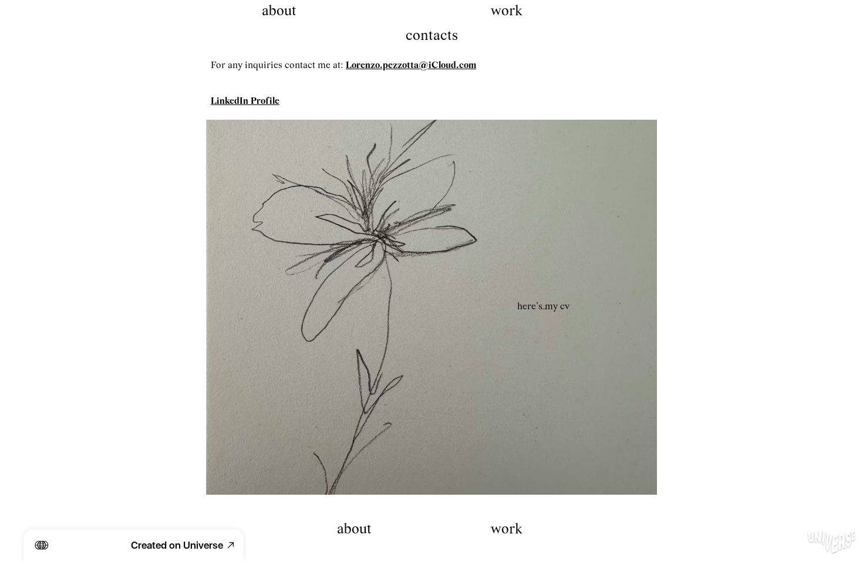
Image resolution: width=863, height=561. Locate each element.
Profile (265, 101)
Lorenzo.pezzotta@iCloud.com (411, 65)
